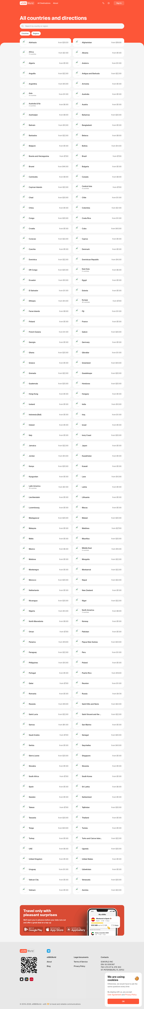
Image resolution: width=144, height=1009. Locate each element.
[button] (44, 3)
